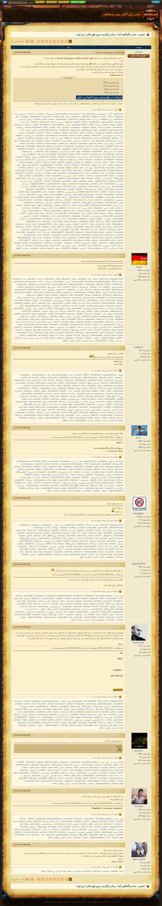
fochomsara (78, 227)
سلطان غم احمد (73, 402)
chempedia (71, 319)
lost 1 (53, 216)
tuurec (40, 282)
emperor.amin (24, 141)
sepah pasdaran (99, 170)
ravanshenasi (118, 475)
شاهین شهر (66, 245)
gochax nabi (29, 197)
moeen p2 (35, 229)
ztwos (59, 287)
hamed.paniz (50, 149)
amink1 (80, 135)
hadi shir (49, 213)
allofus (90, 181)
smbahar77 (68, 200)
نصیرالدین (112, 248)
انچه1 (89, 245)
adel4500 (62, 208)
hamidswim (95, 173)
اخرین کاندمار (29, 135)
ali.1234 (66, 127)
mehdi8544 (39, 197)
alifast (92, 221)
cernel (113, 240)
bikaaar (95, 240)
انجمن (142, 34)
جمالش (68, 224)
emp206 (98, 227)
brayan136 (38, 181)
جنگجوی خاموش (31, 130)
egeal (110, 388)
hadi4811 (87, 162)
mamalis (71, 189)
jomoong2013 (56, 211)
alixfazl (97, 248)
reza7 (121, 725)
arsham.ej (119, 154)
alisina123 (73, 184)
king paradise (84, 184)
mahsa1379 (96, 135)
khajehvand (48, 243)
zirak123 (119, 143)
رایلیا (27, 122)
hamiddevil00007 (57, 232)
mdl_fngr (17, 243)
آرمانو (112, 143)
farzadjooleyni (109, 200)
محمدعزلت (48, 203)
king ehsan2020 (61, 114)
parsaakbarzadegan (79, 125)
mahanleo (36, 208)
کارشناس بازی (107, 178)
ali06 (58, 149)
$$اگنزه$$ (74, 229)
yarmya (98, 420)
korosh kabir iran (35, 243)
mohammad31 (61, 119)
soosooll (80, 211)
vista (82, 168)
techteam (93, 287)
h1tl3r (101, 333)
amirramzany (74, 197)
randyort (57, 205)
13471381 (82, 245)
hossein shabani (117, 298)
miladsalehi (30, 221)
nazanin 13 (119, 165)
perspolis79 (58, 146)
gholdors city (30, 160)
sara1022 (37, 227)
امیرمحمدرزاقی (82, 157)
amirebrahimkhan (63, 216)
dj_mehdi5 (40, 114)
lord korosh (97, 157)
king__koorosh (117, 157)
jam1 (73, 211)
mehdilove (95, 117)
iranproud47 (118, 216)
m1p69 (106, 701)
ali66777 (28, 240)
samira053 (56, 141)
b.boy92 (31, 170)
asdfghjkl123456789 (37, 184)
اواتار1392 (57, 237)
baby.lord (72, 143)
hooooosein (53, 160)
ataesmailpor (66, 181)
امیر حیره (23, 181)
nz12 (108, 837)
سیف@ (95, 149)
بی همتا (120, 141)
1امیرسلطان (107, 151)
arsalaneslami (67, 606)
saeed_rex (87, 149)
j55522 (84, 122)
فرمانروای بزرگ (20, 114)
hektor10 (72, 135)
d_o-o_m (20, 245)
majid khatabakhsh (116, 243)
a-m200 (89, 213)
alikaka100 (69, 232)
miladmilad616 (110, 399)
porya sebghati (56, 194)
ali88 (83, 178)
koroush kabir (54, 245)
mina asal (46, 162)
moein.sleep (75, 235)
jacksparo (47, 221)
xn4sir (100, 480)
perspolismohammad (115, 170)
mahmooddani (109, 184)
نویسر (30, 181)
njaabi (66, 221)
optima (112, 125)
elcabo (120, 151)
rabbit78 (109, 404)
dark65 (100, 189)
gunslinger (58, 243)
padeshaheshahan (116, 130)
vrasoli (112, 208)
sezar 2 (101, 127)
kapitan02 (83, 186)
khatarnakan (37, 127)
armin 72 (40, 133)
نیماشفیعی (77, 141)
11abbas (94, 821)
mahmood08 (104, 240)
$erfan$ (53, 157)
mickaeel (41, 186)
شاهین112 (23, 706)
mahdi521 (77, 122)
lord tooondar (88, 194)
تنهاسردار (120, 184)
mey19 (81, 160)
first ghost (75, 165)
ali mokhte (105, 125)
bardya (25, 243)
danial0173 (98, 160)
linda (54, 173)
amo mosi (41, 154)
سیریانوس (119, 200)
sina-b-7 (120, 229)
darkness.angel (98, 237)
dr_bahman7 (48, 219)
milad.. (20, 176)
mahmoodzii (90, 319)
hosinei (50, 314)
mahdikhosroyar (101, 181)
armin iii (28, 224)
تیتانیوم (34, 157)
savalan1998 (67, 240)
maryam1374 (87, 138)
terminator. (68, 243)
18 (32, 41)
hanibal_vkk (63, 143)
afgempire (86, 127)
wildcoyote (20, 227)
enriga (70, 160)
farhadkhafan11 (74, 213)
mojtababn (119, 160)
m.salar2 (57, 197)
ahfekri (46, 194)
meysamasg (109, 189)
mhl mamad (94, 205)
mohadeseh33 (94, 122)
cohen (92, 224)
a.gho (15, 141)
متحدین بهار (51, 287)
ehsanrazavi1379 (34, 211)
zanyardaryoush (98, 394)
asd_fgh (66, 235)
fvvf (115, 151)
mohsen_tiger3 (20, 170)
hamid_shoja (56, 186)
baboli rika (119, 197)
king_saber (21, 232)
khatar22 (68, 227)
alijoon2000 (119, 211)
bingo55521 (91, 114)
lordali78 (103, 192)
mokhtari (22, 168)
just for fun (26, 208)
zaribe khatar (118, 391)
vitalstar (40, 295)
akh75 (95, 138)
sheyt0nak (88, 170)
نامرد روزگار (106, 186)
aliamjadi (109, 146)
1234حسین (77, 871)
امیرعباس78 (83, 287)
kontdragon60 (105, 138)
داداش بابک (39, 170)
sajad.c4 (19, 135)
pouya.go (20, 224)
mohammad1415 (53, 184)
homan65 (119, 821)
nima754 (28, 227)
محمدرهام (52, 178)
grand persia (75, 130)
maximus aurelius (95, 219)
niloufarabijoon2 (117, 224)
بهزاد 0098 (111, 229)
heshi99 (52, 127)
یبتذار (93, 211)
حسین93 (44, 208)
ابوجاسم (26, 248)
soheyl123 (19, 173)
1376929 (46, 211)
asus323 (107, 157)
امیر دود (96, 119)
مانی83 (22, 194)
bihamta (61, 162)
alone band (31, 194)
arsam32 (120, 181)
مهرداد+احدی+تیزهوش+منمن (112, 135)
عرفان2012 (49, 298)
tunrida (35, 125)
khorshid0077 (40, 189)
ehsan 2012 (46, 117)
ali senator (30, 143)
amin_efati (22, 200)
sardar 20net (44, 157)
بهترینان (39, 194)
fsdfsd (34, 240)
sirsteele (120, 240)
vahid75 (98, 178)
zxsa (63, 141)
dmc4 (50, 229)
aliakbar (87, 135)
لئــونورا (105, 292)
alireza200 (65, 322)
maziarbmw (119, 119)
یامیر (84, 208)
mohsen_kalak (58, 117)
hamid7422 (97, 245)
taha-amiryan (78, 240)
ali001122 (68, 138)
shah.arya (119, 189)
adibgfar (57, 170)
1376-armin (67, 186)
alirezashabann (32, 832)
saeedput (69, 162)
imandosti (109, 232)
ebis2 (33, 141)
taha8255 (21, 149)
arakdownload (39, 480)
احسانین (83, 248)
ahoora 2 (120, 418)
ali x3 (101, 184)
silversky (115, 138)
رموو (111, 119)
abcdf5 (27, 701)
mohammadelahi (91, 232)
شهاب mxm (80, 311)
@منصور (26, 216)
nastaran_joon (87, 130)
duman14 (29, 245)
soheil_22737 (118, 227)
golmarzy (40, 141)
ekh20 (95, 324)
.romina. (45, 311)
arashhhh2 (39, 203)
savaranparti (80, 146)
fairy (95, 130)
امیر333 (90, 248)
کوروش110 (49, 114)
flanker (93, 127)
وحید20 (64, 197)
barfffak (88, 240)
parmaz (120, 292)
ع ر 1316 (20, 127)
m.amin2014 (66, 248)
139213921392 (100, 341)
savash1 (37, 162)
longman (40, 762)
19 (27, 41)
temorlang (37, 119)
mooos (88, 119)
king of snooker (100, 213)
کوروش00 (86, 243)
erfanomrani (68, 146)
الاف (52, 138)
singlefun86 (76, 216)
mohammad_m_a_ (116, 778)
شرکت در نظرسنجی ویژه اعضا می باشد (99, 97)
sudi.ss (74, 205)
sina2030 (92, 143)
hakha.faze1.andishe (44, 146)
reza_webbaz (57, 221)
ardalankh (104, 119)
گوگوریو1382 (118, 178)
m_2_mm (89, 200)
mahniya (64, 184)
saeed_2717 (61, 290)
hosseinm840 (106, 205)
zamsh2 (76, 224)
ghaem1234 (77, 149)
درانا (75, 160)
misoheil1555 (36, 192)
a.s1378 (105, 248)
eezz (64, 237)
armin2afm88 (97, 151)
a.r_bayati (110, 173)
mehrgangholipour (46, 165)
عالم (102, 173)
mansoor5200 (32, 165)
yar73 (44, 192)
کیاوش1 (94, 165)
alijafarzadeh (49, 200)
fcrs (121, 138)
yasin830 (63, 407)
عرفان (106, 143)
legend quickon (74, 114)
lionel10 (28, 127)
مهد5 (24, 154)
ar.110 (113, 245)
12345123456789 (87, 197)
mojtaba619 (83, 221)
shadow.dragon (30, 205)
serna (52, 385)
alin (90, 157)
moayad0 (60, 168)
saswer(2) (76, 203)
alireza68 (89, 192)
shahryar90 (84, 229)
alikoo (62, 601)
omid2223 (99, 194)
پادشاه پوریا (19, 160)
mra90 (30, 213)
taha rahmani (99, 168)
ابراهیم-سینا (67, 176)
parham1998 (20, 178)
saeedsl (64, 723)
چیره (22, 122)
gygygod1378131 (45, 224)
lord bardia (38, 138)
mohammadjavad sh (59, 284)
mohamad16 (64, 130)
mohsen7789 (108, 216)
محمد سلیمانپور (87, 341)
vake (108, 224)
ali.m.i (59, 127)
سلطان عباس (40, 168)
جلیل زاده (24, 186)
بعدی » (21, 41)
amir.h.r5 (31, 114)
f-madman (56, 133)
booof (48, 141)
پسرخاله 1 (27, 125)
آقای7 (110, 114)
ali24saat (61, 157)
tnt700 (78, 154)
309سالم (67, 165)
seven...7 (119, 208)
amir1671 (89, 160)
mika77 (82, 133)
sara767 (47, 181)
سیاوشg (43, 229)
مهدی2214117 (94, 125)
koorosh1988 (44, 130)
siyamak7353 (44, 122)
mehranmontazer (73, 178)
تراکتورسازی (101, 114)
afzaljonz (51, 192)
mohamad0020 (117, 221)
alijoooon (66, 211)
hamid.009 (56, 181)
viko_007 (60, 227)
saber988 (119, 835)
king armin (50, 248)
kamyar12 (54, 151)
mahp (75, 181)
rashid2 (24, 377)
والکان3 (120, 248)
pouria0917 (65, 229)
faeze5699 (63, 135)
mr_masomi (118, 235)
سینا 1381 (58, 200)
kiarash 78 (54, 335)
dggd (39, 205)
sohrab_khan (61, 189)
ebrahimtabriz (109, 194)
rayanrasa (30, 189)
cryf (22, 130)
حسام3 (38, 221)
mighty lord (119, 117)
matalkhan (64, 528)
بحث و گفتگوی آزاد (127, 34)
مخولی (120, 203)
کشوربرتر (107, 219)
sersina (48, 176)
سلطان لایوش (96, 410)
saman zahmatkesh (115, 192)
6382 (21, 240)
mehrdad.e (32, 279)
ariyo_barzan (67, 170)
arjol (50, 208)
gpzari (48, 240)
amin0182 (58, 165)
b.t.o (55, 208)
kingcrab (68, 122)
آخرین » (14, 41)
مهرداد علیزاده (118, 205)
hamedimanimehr (42, 706)
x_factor (110, 117)
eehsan (110, 213)
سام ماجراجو (64, 151)
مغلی (45, 178)
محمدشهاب (24, 219)
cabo (34, 237)
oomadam (47, 173)
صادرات (41, 240)
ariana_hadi (77, 194)
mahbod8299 (109, 160)
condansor (48, 237)
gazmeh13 (66, 279)
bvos (39, 235)
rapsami (112, 181)
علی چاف (46, 232)
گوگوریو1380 (86, 203)
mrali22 (22, 143)
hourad (108, 127)
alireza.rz (54, 130)
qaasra (62, 224)
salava (107, 221)
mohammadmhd (35, 219)
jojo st (75, 186)
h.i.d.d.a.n (119, 176)
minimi (105, 162)
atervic (111, 176)
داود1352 (90, 133)
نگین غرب (79, 290)
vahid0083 (99, 197)
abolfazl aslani (24, 192)
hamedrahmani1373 (75, 173)
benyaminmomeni (41, 245)
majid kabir (62, 388)
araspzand (79, 232)
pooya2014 (31, 232)
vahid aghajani (117, 219)
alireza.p (86, 141)
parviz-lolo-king (108, 154)
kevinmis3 (26, 229)
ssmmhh (19, 157)
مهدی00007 (76, 303)
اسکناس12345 (99, 146)
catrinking (40, 143)
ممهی (24, 211)
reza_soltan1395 (60, 213)
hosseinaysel (31, 133)
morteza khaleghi (26, 162)
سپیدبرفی (106, 245)
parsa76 (111, 538)
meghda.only (27, 151)
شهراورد (39, 178)
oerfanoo (90, 176)
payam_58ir (109, 197)
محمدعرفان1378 (90, 189)
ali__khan (102, 165)
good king (103, 725)
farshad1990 (51, 154)
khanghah (24, 117)
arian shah (98, 200)
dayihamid (100, 141)
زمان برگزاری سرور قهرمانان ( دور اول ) (95, 34)
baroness (86, 154)
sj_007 (46, 138)
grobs (39, 237)
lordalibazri (32, 154)
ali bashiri (85, 216)
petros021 (66, 205)
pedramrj (93, 184)
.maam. (112, 162)
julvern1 (97, 712)
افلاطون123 (99, 133)
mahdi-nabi (96, 871)
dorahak (89, 146)
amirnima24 (119, 213)
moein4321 (85, 117)
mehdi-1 (28, 157)
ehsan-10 (102, 229)
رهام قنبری (67, 194)
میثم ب (67, 125)
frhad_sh (62, 160)
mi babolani (79, 712)
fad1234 (91, 614)
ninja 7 (119, 245)
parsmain (119, 162)
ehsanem (88, 469)
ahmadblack (45, 216)
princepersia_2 (111, 141)
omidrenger (119, 232)
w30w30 (79, 189)
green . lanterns (79, 176)
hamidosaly (20, 146)
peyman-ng (78, 162)
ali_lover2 (30, 168)
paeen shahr (39, 213)
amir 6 (34, 224)
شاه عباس (30, 178)
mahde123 (31, 149)
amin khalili (18, 300)
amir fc (56, 229)
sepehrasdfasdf (57, 125)
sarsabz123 (38, 200)
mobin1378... (38, 151)
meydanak (98, 208)
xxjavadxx (56, 240)
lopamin (69, 168)
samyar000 (64, 324)
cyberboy (119, 194)
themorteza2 (96, 154)
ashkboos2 (51, 168)
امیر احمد (93, 229)
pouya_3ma (118, 146)
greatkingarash (82, 544)
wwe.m (69, 141)
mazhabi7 (46, 227)
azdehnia (76, 138)
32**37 (48, 133)
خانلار (18, 165)
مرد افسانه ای (96, 216)
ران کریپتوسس (70, 192)
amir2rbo (120, 168)
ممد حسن (118, 341)
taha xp (19, 205)
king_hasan (77, 170)
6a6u (78, 151)
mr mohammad (45, 300)
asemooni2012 (38, 176)
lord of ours (73, 133)
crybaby (110, 165)
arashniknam (117, 127)
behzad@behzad (24, 237)
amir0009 (51, 189)
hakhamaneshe (51, 135)
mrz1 (39, 232)
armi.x (53, 122)
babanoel (61, 178)
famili (45, 119)
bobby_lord (89, 227)
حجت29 (57, 219)
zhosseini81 (73, 219)
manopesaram (97, 235)
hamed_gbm (118, 133)
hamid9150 (86, 151)
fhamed (23, 213)
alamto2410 (101, 211)
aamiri (90, 208)
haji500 (18, 248)
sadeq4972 (62, 173)
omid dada (83, 181)
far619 (53, 162)
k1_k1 (64, 219)
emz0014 (17, 338)
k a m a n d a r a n (74, 208)
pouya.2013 (110, 168)
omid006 (33, 186)
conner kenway (94, 186)
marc (56, 224)
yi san (20, 712)
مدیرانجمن (139, 52)
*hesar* (87, 211)
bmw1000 (89, 282)
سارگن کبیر (119, 488)
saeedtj (82, 119)
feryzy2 (81, 200)
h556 (48, 186)
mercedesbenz (31, 282)
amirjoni (21, 138)
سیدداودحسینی (42, 160)
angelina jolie (47, 205)
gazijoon (120, 125)
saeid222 (108, 133)
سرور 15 (60, 122)
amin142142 (73, 119)
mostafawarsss (30, 235)
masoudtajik (82, 143)
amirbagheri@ (35, 117)
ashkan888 (30, 146)
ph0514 (57, 203)
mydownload (86, 235)
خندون (105, 208)
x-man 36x (97, 162)
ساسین (73, 245)
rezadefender (75, 127)
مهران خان (89, 168)
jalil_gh (101, 232)
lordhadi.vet (28, 203)
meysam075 (56, 235)
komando (48, 170)
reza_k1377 (107, 227)
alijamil (99, 143)
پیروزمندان (38, 173)
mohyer (110, 211)
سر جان (120, 544)
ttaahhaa (96, 290)
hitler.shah (109, 235)
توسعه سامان (57, 902)
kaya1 (87, 173)
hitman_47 (76, 117)
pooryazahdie (83, 205)
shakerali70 (49, 279)
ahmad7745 (66, 203)
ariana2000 (103, 130)
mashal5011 (66, 149)
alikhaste (60, 338)
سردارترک (40, 149)
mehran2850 (118, 237)
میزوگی (29, 119)
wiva (46, 151)
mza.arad (29, 138)
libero (30, 200)
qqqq (24, 165)
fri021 (96, 192)
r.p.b (43, 835)
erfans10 (89, 178)
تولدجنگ (25, 184)
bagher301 (83, 219)
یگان (83, 213)
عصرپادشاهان (97, 902)
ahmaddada (62, 154)
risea (90, 330)
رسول (57, 248)
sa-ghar (51, 119)
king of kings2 (98, 203)
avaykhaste (55, 412)
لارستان (21, 133)
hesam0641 (57, 176)
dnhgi (53, 227)
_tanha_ (94, 243)
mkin (92, 141)
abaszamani (117, 295)
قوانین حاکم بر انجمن (64, 103)
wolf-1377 (84, 224)
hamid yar (74, 221)
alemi (42, 248)
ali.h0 (46, 127)
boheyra (71, 154)
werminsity (35, 248)
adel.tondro (103, 243)
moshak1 (77, 243)
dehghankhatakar (107, 316)
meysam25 (39, 135)
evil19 (72, 151)
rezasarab (29, 173)
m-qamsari (119, 173)
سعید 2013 (100, 221)
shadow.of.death (101, 176)
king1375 (108, 237)
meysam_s (18, 125)
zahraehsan (72, 237)
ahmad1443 (99, 475)
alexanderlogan (117, 186)
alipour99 (99, 284)
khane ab (48, 197)
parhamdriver (105, 149)
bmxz (68, 117)
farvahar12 (119, 122)
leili (75, 200)
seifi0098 (81, 192)
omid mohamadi (111, 203)
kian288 (65, 133)
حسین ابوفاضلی (117, 149)
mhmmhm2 (85, 165)
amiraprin (46, 235)
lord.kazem (100, 224)
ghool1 (75, 168)
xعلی (17, 117)
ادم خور (22, 119)
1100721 (34, 122)
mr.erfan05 (19, 197)
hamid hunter (118, 114)
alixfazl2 (75, 248)
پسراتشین (85, 415)
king (83, 114)
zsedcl (103, 117)
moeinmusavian (51, 143)
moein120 (35, 216)
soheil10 (28, 176)
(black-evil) (109, 322)
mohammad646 (84, 237)
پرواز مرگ (59, 138)
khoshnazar (70, 157)
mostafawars (45, 125)
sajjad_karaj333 (107, 122)
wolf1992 (60, 192)
